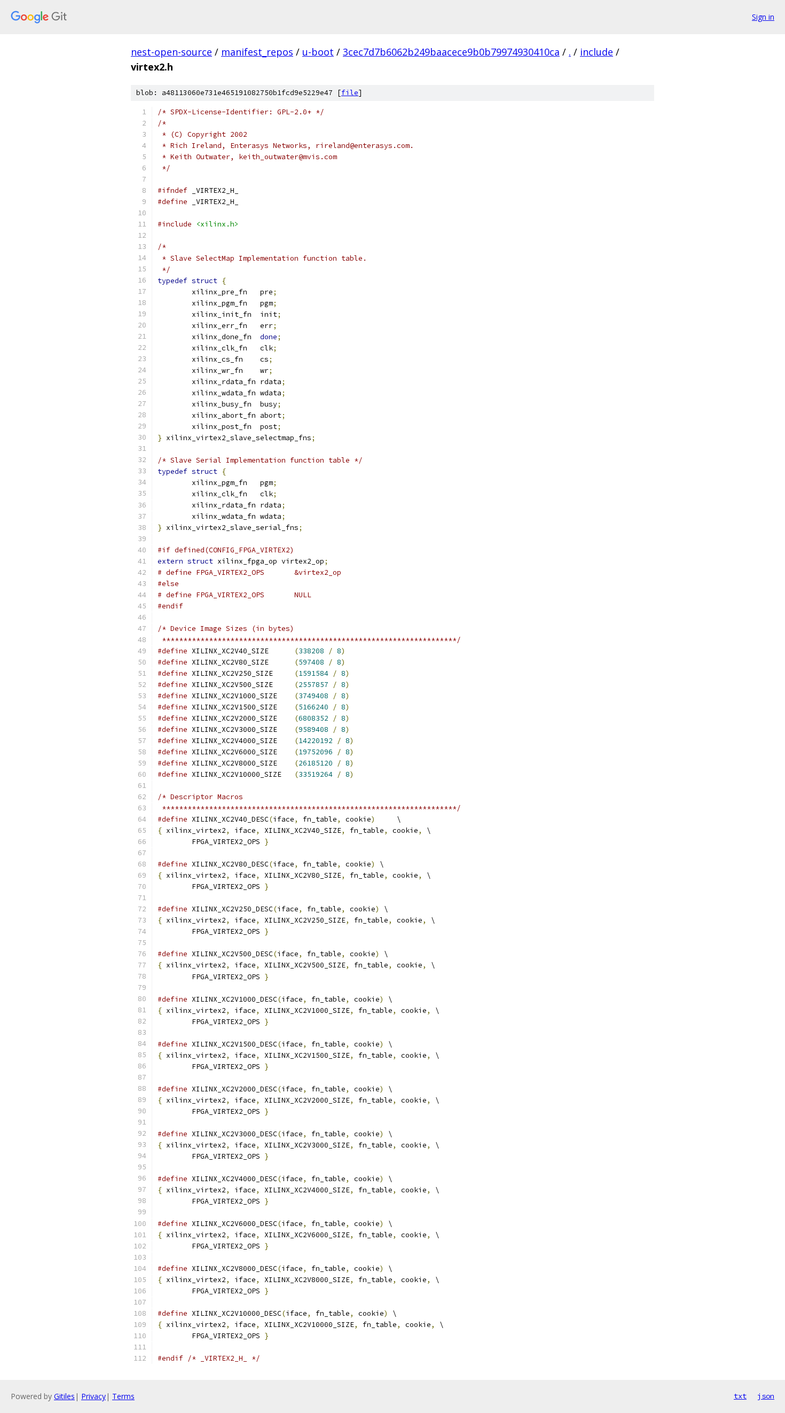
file (349, 92)
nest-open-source (171, 51)
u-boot (318, 51)
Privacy (93, 1396)
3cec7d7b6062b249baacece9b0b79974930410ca (451, 51)
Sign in (763, 17)
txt (740, 1396)
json (765, 1396)
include (596, 51)
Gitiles (64, 1396)
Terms (123, 1396)
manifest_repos (257, 51)
